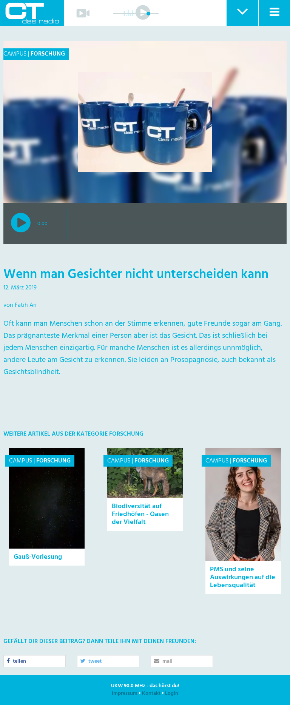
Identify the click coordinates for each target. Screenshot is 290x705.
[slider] (148, 13)
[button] (242, 13)
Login (171, 693)
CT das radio (32, 13)
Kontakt (151, 693)
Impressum (124, 693)
